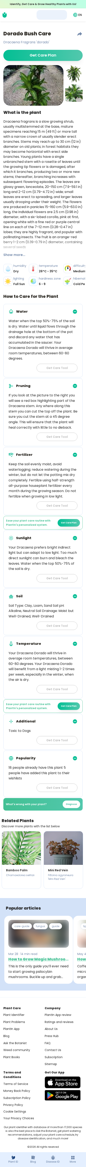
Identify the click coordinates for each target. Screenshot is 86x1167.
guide (55, 926)
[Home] (5, 15)
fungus (40, 926)
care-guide (21, 926)
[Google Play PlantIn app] (63, 1095)
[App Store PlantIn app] (63, 1082)
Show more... (14, 254)
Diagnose (71, 804)
